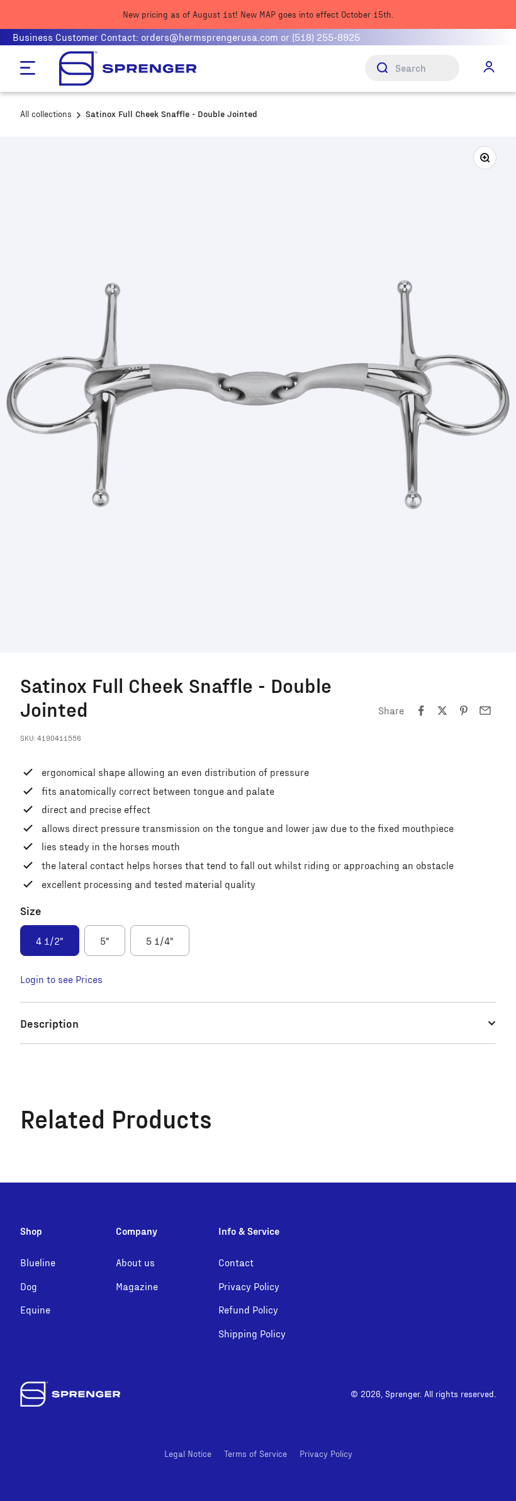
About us (135, 1262)
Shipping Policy (252, 1333)
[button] (489, 67)
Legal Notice (187, 1453)
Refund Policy (248, 1309)
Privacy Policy (248, 1286)
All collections (46, 113)
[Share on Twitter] (442, 710)
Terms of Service (255, 1453)
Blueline (37, 1262)
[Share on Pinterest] (463, 710)
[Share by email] (485, 710)
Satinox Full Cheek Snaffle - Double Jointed (171, 113)
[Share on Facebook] (421, 710)
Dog (28, 1286)
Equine (35, 1309)
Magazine (137, 1286)
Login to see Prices (61, 979)
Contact (236, 1262)
